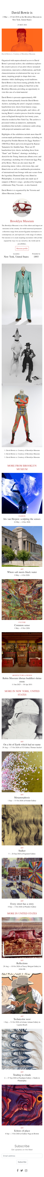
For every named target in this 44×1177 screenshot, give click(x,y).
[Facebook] (17, 1170)
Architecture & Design (22, 675)
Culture (22, 622)
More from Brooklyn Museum (22, 467)
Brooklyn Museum (22, 221)
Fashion (22, 516)
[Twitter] (21, 1170)
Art (22, 569)
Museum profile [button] (22, 248)
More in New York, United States (22, 692)
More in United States (22, 913)
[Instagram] (26, 1170)
